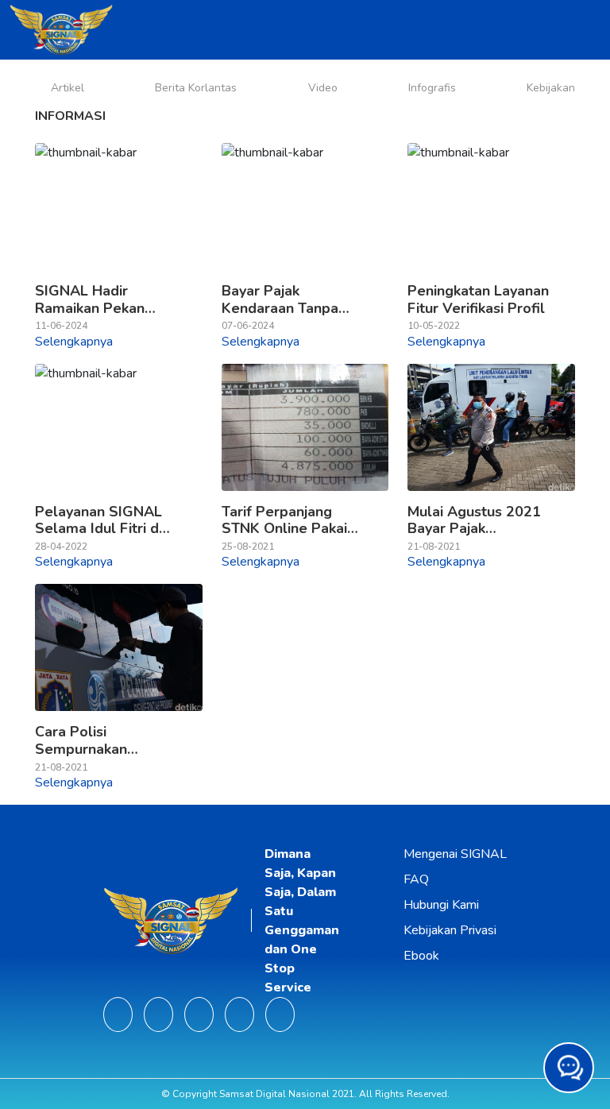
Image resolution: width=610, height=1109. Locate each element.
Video (323, 87)
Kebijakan (551, 87)
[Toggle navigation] (590, 30)
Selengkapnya (74, 341)
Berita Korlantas (196, 87)
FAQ (416, 879)
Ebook (421, 955)
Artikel (67, 87)
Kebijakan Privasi (449, 930)
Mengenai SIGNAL (455, 854)
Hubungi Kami (441, 905)
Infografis (432, 87)
